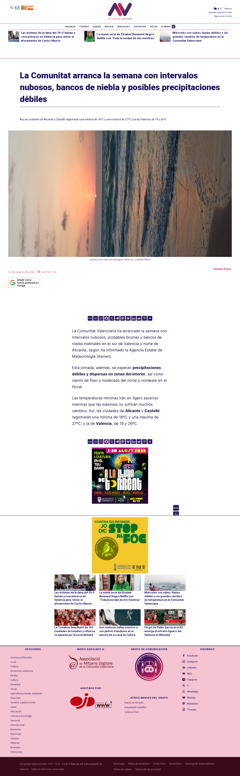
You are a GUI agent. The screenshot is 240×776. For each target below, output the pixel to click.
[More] (150, 318)
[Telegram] (117, 318)
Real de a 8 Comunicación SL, (87, 764)
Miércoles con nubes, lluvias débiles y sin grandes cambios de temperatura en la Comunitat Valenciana (200, 36)
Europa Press (222, 269)
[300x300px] (120, 502)
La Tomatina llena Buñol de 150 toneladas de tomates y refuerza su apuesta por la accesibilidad (74, 631)
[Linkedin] (133, 318)
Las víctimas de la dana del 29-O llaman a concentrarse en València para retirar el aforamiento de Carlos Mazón (48, 36)
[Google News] (90, 318)
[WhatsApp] (184, 692)
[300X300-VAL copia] (120, 545)
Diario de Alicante (133, 702)
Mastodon (192, 703)
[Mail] (184, 674)
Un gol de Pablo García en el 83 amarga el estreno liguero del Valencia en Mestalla (163, 631)
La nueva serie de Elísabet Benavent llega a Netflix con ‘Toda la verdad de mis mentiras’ (119, 596)
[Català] (24, 7)
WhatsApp (192, 691)
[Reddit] (139, 318)
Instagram (192, 661)
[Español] (30, 7)
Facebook (192, 655)
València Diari (131, 712)
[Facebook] (106, 318)
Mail (189, 673)
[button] (11, 7)
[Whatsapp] (95, 318)
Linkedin (191, 667)
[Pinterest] (144, 318)
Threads (191, 709)
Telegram (192, 679)
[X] (112, 318)
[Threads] (184, 710)
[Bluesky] (128, 318)
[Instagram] (101, 318)
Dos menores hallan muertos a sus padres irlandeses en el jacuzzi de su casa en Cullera (118, 631)
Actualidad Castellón (135, 707)
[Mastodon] (122, 318)
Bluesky (191, 697)
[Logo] (120, 12)
